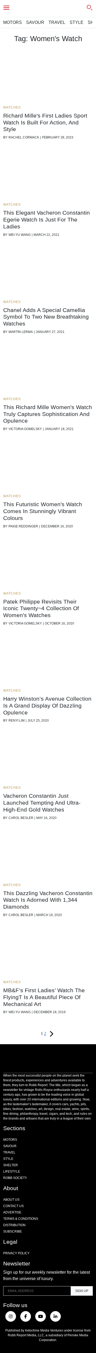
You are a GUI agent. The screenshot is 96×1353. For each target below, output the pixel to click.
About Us (11, 1200)
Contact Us (13, 1206)
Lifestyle (11, 1171)
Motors (12, 22)
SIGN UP (81, 1291)
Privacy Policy (16, 1253)
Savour (35, 22)
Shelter (10, 1165)
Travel (57, 22)
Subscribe (12, 1231)
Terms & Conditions (20, 1219)
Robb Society (15, 1178)
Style (76, 22)
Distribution (14, 1225)
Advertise (12, 1212)
